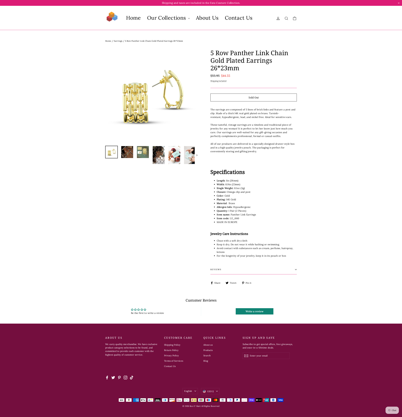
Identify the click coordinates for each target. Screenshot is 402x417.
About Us (207, 17)
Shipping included (218, 81)
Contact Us (239, 17)
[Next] (197, 155)
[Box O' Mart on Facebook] (107, 377)
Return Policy (171, 350)
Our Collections (167, 17)
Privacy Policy (171, 355)
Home (133, 17)
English (188, 391)
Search (207, 355)
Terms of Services (173, 360)
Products (208, 350)
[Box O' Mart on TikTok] (131, 377)
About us (208, 344)
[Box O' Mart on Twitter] (113, 377)
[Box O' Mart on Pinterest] (119, 377)
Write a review (254, 311)
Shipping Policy (172, 344)
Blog (205, 360)
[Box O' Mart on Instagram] (125, 377)
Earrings (118, 41)
